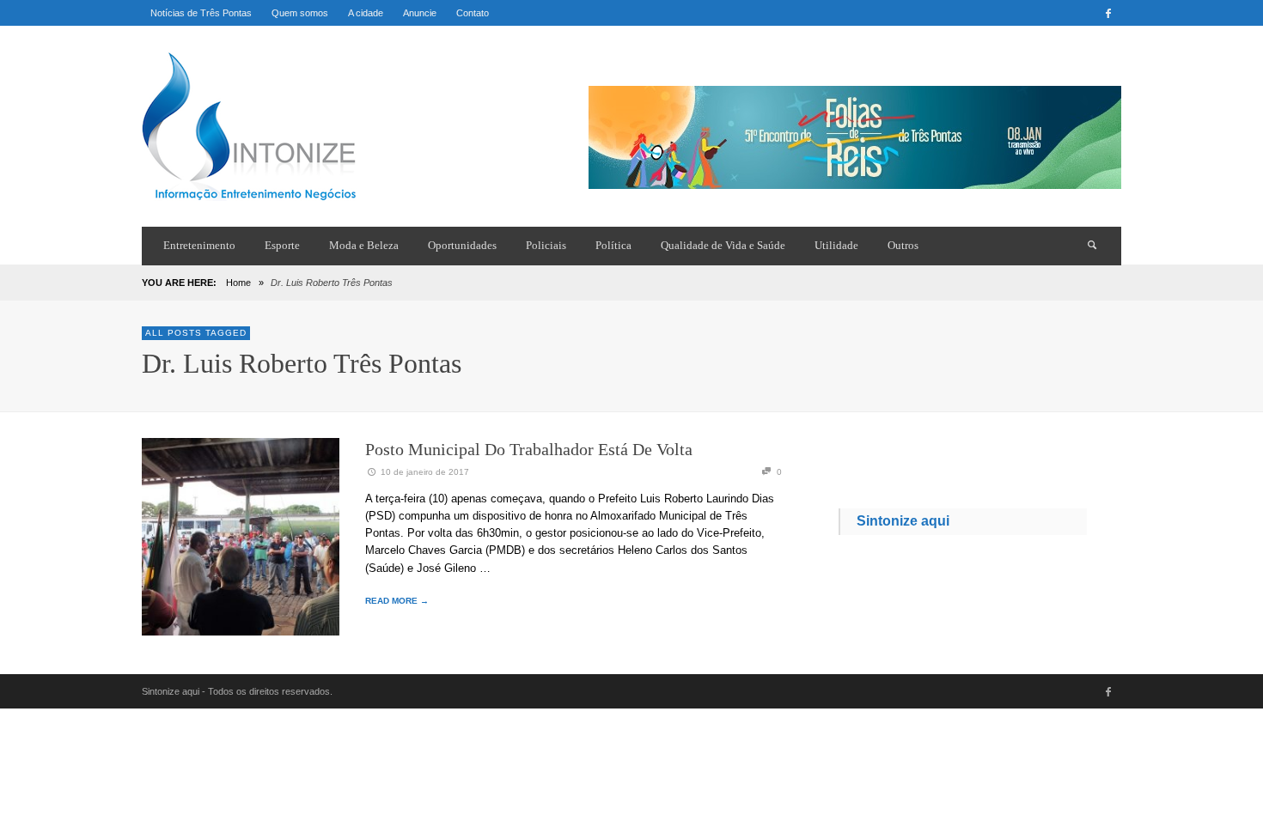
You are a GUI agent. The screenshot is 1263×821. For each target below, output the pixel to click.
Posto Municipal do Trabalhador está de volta (529, 449)
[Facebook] (1108, 13)
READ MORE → (397, 600)
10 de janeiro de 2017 (425, 472)
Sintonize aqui (903, 521)
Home (238, 282)
